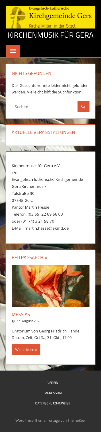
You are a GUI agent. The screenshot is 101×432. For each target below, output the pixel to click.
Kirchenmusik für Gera (50, 34)
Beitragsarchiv (29, 257)
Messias (21, 314)
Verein (52, 382)
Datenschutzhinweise (52, 403)
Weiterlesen (24, 349)
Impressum (53, 392)
